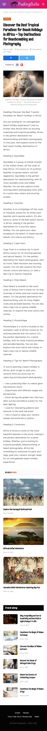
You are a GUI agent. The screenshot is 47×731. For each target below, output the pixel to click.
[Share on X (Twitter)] (27, 58)
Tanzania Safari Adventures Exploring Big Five (21, 587)
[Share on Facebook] (11, 58)
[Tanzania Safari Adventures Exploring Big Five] (23, 570)
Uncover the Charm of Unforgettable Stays (28, 662)
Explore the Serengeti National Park (17, 509)
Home (5, 12)
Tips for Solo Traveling (20, 717)
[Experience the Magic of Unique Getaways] (10, 636)
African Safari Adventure (13, 548)
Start (17, 713)
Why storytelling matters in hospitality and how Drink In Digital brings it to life (30, 618)
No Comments (22, 49)
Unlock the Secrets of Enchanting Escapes (28, 676)
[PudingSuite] (25, 4)
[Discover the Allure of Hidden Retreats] (10, 650)
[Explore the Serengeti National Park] (23, 492)
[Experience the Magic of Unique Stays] (10, 692)
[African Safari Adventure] (23, 531)
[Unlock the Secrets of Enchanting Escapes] (10, 678)
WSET (37, 717)
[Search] (43, 4)
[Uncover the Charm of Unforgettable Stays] (10, 664)
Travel (7, 19)
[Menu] (4, 4)
